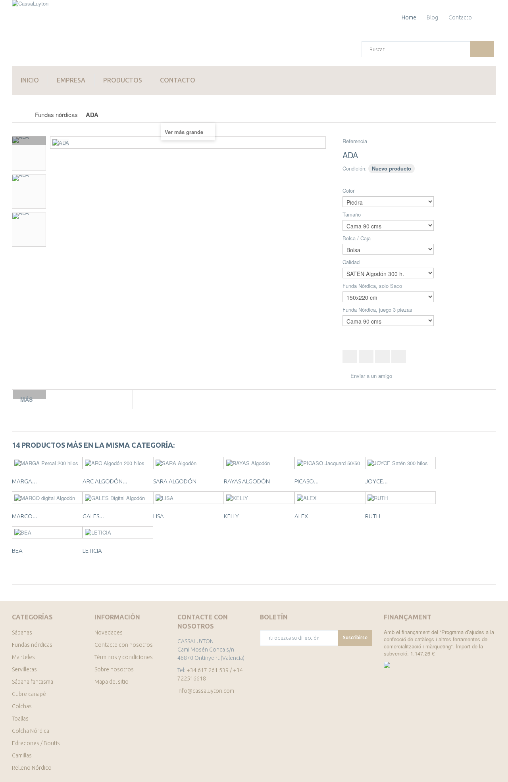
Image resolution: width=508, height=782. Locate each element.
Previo (29, 140)
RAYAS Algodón (247, 481)
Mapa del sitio (111, 681)
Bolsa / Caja (357, 238)
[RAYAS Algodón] (259, 463)
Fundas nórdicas (32, 645)
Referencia (355, 141)
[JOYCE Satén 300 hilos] (400, 463)
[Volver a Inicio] (20, 115)
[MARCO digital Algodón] (47, 497)
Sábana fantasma (32, 681)
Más (26, 399)
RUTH (372, 516)
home (409, 17)
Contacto (177, 80)
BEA (17, 550)
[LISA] (188, 497)
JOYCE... (376, 481)
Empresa (71, 80)
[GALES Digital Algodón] (118, 497)
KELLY (231, 516)
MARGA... (24, 481)
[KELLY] (259, 497)
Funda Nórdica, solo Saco (373, 285)
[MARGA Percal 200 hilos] (47, 463)
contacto (460, 17)
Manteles (23, 657)
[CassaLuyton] (67, 33)
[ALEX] (329, 497)
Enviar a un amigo (371, 376)
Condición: (355, 168)
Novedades (108, 632)
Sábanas (22, 632)
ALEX (301, 516)
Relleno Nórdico (32, 768)
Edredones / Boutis (36, 743)
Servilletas (24, 669)
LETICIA (92, 550)
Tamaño (352, 214)
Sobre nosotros (114, 669)
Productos (122, 80)
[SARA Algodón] (188, 463)
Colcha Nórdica (30, 731)
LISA (158, 516)
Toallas (20, 718)
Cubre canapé (29, 694)
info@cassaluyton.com (205, 691)
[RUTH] (400, 497)
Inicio (30, 80)
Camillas (22, 755)
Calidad (352, 262)
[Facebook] (263, 692)
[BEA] (47, 532)
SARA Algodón (174, 481)
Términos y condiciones (123, 657)
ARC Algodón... (105, 481)
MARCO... (24, 516)
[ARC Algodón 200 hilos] (118, 463)
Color (349, 190)
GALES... (93, 516)
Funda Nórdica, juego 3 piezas (378, 309)
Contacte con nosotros (123, 645)
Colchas (22, 706)
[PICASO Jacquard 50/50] (329, 463)
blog (432, 17)
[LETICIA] (118, 532)
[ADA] (29, 153)
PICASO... (306, 481)
